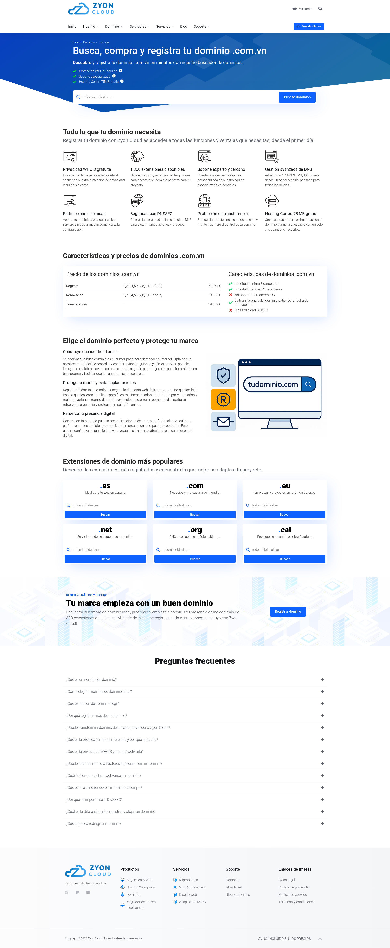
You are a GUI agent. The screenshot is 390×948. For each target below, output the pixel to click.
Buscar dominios (297, 97)
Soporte (200, 26)
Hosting (89, 26)
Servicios (163, 26)
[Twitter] (77, 892)
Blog (183, 26)
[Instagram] (67, 892)
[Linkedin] (88, 892)
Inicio (72, 26)
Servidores (138, 26)
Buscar (105, 514)
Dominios (112, 26)
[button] (320, 8)
